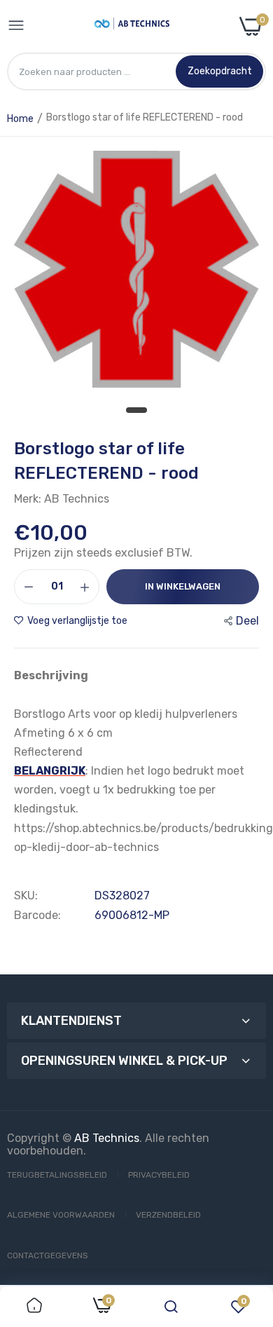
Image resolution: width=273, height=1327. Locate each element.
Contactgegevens (47, 1255)
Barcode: (37, 915)
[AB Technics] (132, 26)
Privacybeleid (159, 1175)
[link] (34, 1306)
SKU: (26, 896)
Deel (247, 620)
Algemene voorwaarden (61, 1215)
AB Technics (106, 1138)
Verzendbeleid (168, 1215)
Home (20, 119)
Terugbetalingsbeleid (57, 1175)
